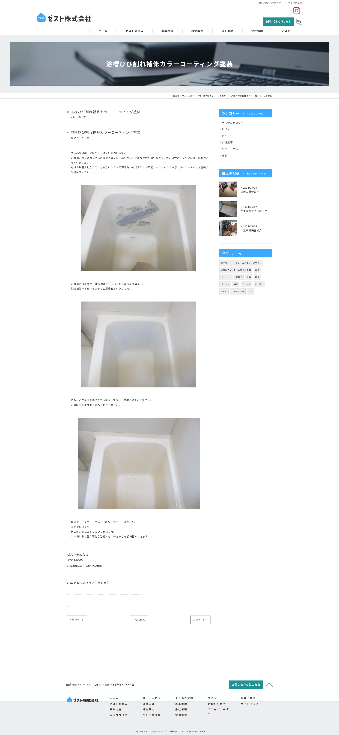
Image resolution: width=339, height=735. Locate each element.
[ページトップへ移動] (269, 684)
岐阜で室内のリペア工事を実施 (88, 583)
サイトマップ (250, 704)
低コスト (246, 284)
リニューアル (230, 149)
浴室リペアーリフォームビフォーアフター (241, 262)
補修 (236, 284)
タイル (224, 291)
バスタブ (225, 284)
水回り (226, 136)
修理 (224, 155)
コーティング (237, 291)
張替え (239, 277)
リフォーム (226, 277)
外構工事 (227, 142)
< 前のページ (77, 619)
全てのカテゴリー (232, 122)
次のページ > (200, 619)
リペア (70, 606)
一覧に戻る (138, 619)
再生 (257, 277)
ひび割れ (259, 284)
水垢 (248, 277)
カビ (250, 291)
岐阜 (257, 270)
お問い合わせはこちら (278, 21)
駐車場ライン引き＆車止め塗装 (236, 270)
